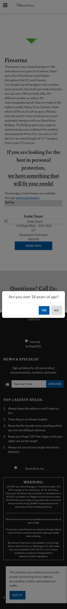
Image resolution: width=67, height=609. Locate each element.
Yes (44, 310)
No (56, 310)
